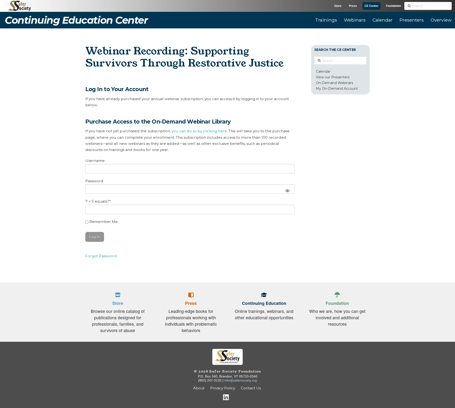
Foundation (393, 6)
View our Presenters (333, 77)
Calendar (323, 71)
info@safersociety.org (240, 380)
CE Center (371, 6)
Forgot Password (101, 256)
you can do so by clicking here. (200, 131)
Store (337, 6)
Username (95, 160)
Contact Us (251, 388)
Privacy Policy (222, 388)
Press (353, 6)
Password (94, 181)
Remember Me (103, 221)
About (199, 388)
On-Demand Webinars (334, 83)
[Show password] (287, 190)
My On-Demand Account (337, 88)
